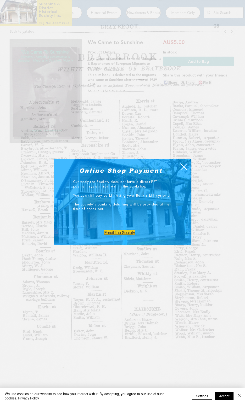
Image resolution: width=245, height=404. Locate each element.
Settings (202, 395)
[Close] (239, 396)
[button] (183, 166)
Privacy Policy (28, 398)
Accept (224, 395)
